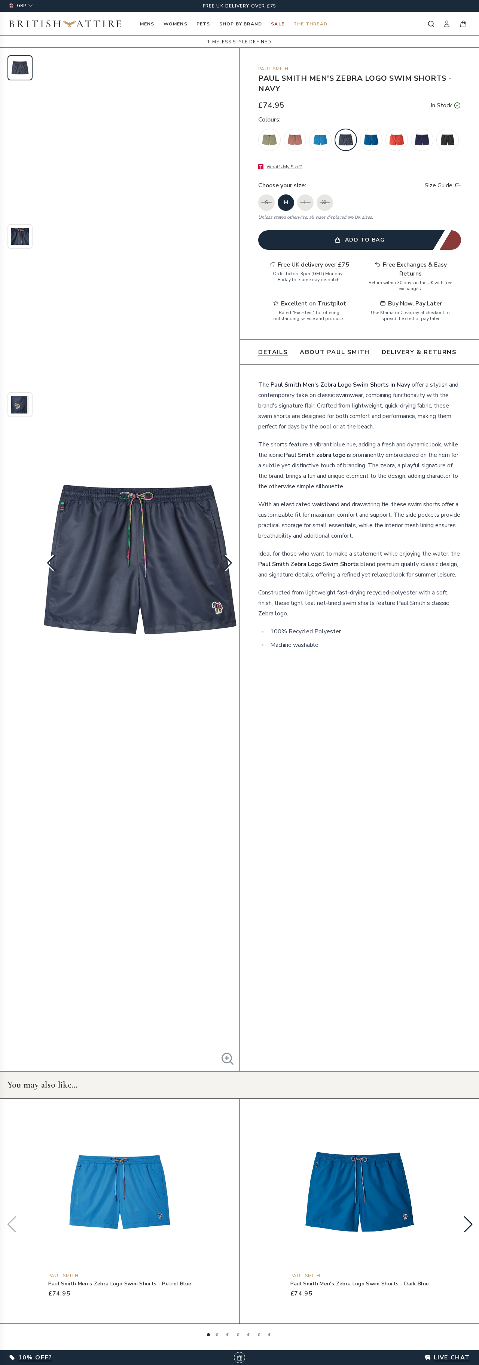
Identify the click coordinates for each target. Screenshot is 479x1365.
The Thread (310, 24)
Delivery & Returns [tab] (419, 352)
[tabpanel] (359, 515)
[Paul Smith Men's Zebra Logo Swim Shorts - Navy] (346, 140)
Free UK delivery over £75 (240, 6)
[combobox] (430, 24)
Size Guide (438, 185)
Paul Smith (273, 69)
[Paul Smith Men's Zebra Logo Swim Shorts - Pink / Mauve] (295, 140)
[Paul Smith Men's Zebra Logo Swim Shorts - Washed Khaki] (269, 140)
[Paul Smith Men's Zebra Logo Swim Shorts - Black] (447, 140)
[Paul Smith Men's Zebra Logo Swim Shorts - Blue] (422, 140)
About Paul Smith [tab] (335, 352)
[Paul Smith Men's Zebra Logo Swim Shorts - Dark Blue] (371, 140)
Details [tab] (273, 352)
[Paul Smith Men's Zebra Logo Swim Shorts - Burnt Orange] (396, 140)
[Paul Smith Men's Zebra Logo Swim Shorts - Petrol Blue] (320, 140)
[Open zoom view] (227, 1058)
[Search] (430, 24)
